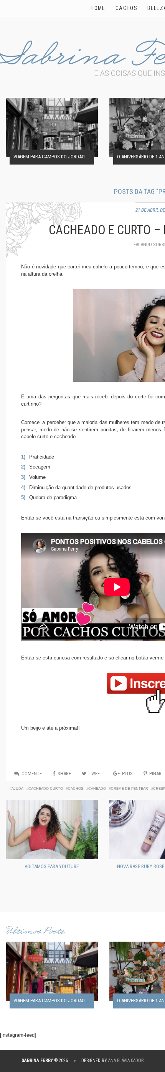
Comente (31, 773)
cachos (75, 789)
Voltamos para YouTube (52, 866)
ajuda (17, 789)
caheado (97, 789)
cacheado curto (45, 789)
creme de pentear (129, 789)
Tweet (95, 773)
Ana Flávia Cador (126, 1060)
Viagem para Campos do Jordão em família (53, 157)
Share (64, 773)
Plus (127, 773)
